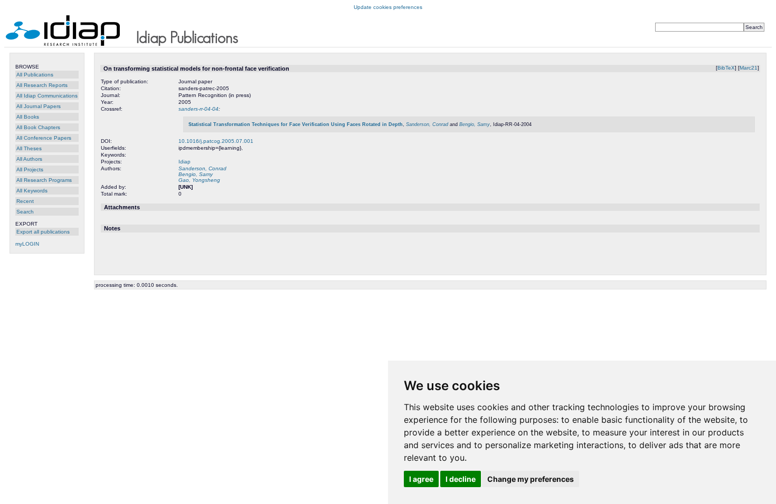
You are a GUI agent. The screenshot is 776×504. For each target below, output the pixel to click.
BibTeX (726, 68)
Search (25, 212)
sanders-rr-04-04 (198, 109)
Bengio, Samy (474, 124)
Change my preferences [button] (530, 478)
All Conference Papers (43, 138)
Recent (25, 201)
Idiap (184, 161)
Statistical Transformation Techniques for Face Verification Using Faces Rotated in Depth (295, 124)
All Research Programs (44, 180)
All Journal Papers (38, 106)
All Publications (34, 74)
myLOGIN (27, 244)
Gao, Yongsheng (199, 180)
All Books (27, 117)
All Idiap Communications (47, 96)
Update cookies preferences (388, 7)
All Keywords (32, 190)
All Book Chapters (38, 127)
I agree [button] (421, 478)
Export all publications (43, 232)
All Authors (29, 159)
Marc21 (749, 68)
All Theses (29, 148)
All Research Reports (42, 85)
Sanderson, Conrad (427, 124)
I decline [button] (461, 478)
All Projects (29, 169)
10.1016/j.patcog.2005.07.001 (215, 141)
